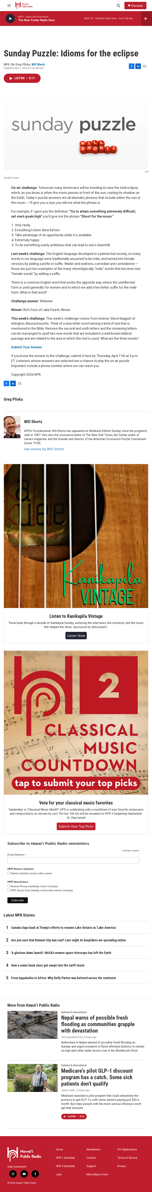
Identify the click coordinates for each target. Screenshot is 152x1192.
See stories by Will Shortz (44, 449)
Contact (91, 1157)
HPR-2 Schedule (65, 1166)
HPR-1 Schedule (65, 1157)
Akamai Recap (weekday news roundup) (34, 886)
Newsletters (94, 1149)
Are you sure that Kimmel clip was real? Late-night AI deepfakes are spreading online (68, 940)
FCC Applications (127, 1149)
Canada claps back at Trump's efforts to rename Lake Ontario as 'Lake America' (63, 928)
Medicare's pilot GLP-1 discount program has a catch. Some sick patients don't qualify (97, 1077)
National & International (74, 1012)
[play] (10, 18)
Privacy (121, 1166)
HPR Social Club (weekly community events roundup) (41, 890)
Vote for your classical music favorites (76, 803)
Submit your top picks (76, 826)
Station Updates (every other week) (31, 873)
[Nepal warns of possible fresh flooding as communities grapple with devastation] (32, 1025)
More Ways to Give (97, 1174)
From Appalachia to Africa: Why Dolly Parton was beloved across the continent (63, 978)
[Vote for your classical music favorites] (76, 723)
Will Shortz (38, 64)
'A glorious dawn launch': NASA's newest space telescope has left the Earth (61, 953)
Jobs (59, 1174)
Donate (137, 6)
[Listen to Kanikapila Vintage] (76, 536)
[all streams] (146, 18)
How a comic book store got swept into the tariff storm (47, 965)
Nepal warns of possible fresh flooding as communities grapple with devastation (98, 1024)
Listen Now (76, 635)
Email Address (16, 854)
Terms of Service (127, 1157)
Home (59, 1149)
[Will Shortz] (12, 427)
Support (91, 1166)
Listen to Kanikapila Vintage (76, 616)
